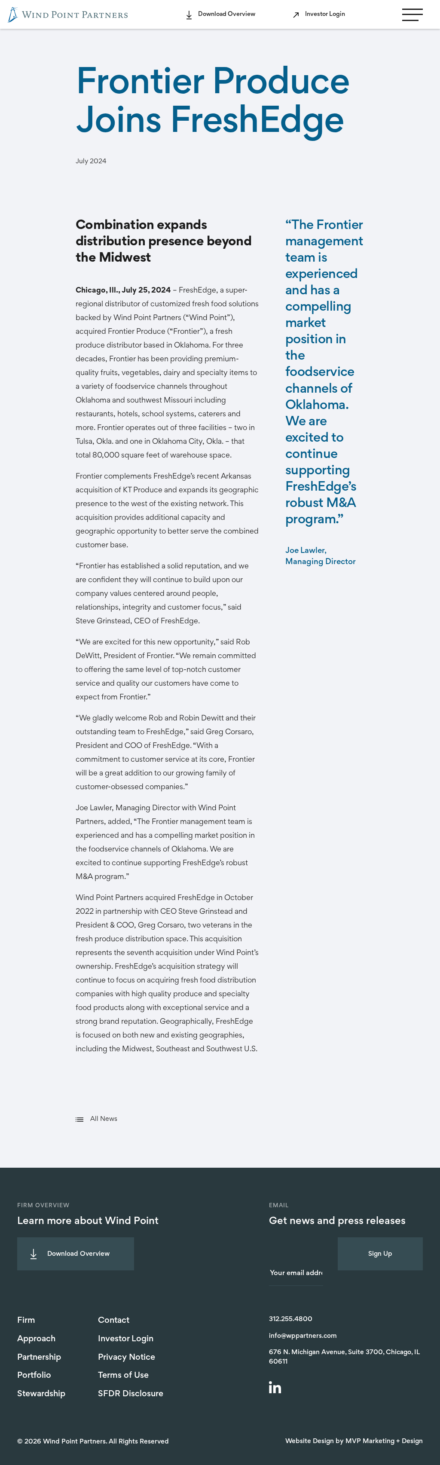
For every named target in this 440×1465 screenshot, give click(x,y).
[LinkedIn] (276, 1388)
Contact (113, 1321)
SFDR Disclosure (130, 1394)
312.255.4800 (290, 1319)
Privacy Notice (126, 1357)
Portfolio (34, 1376)
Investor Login (325, 14)
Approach (36, 1339)
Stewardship (41, 1394)
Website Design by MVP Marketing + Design (354, 1441)
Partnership (39, 1357)
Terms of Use (123, 1376)
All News (103, 1119)
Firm (26, 1321)
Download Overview (226, 14)
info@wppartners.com (303, 1336)
